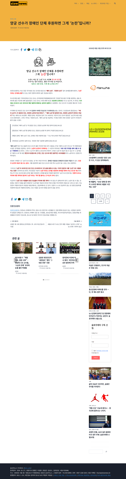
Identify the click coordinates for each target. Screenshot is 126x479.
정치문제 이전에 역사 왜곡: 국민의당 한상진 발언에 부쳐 (69, 260)
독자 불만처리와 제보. (104, 475)
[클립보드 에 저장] (40, 49)
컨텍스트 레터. (92, 311)
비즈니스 (94, 405)
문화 (90, 179)
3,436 (100, 201)
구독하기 (95, 358)
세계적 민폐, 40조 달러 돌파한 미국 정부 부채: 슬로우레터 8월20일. (100, 434)
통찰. (90, 155)
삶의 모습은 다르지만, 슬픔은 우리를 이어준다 (99, 385)
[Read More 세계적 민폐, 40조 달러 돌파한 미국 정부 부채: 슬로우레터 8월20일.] (100, 421)
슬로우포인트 (92, 263)
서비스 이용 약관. (59, 475)
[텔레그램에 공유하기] (32, 49)
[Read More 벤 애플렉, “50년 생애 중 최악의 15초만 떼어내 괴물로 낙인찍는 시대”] (100, 171)
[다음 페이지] (76, 260)
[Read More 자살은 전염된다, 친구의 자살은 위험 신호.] (100, 255)
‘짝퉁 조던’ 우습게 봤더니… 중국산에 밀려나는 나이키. (100, 409)
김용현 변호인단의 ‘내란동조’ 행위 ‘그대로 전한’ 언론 (45, 260)
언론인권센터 (13, 28)
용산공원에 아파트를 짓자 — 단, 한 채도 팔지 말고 (99, 290)
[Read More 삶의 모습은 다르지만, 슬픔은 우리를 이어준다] (100, 373)
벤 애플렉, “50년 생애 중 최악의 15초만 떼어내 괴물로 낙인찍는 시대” (100, 184)
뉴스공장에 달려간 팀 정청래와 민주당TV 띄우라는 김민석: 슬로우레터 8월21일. (99, 316)
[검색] (106, 451)
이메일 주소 (95, 333)
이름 (93, 342)
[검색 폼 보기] (115, 3)
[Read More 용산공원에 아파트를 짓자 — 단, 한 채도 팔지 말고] (100, 279)
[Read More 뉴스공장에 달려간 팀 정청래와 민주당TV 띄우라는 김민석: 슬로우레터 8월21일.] (100, 303)
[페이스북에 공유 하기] (21, 49)
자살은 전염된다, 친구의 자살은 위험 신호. (99, 266)
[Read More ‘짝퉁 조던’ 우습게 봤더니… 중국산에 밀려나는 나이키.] (100, 397)
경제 (93, 155)
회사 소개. (27, 468)
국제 (90, 381)
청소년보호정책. (72, 475)
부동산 (90, 287)
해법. (88, 3)
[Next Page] (107, 201)
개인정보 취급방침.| (84, 475)
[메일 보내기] (36, 49)
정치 (98, 311)
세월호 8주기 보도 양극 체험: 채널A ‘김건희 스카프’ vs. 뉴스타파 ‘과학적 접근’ (65, 224)
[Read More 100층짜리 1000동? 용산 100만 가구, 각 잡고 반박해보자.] (100, 147)
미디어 (11, 19)
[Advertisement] (100, 109)
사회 (15, 19)
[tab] (43, 279)
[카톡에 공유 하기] (29, 49)
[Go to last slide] (15, 260)
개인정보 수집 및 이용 (102, 351)
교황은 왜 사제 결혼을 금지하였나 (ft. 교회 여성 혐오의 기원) (27, 224)
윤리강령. (93, 475)
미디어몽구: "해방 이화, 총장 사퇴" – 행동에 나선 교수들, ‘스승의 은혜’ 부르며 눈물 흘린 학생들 (22, 262)
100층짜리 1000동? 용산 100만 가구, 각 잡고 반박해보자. (100, 158)
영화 (97, 179)
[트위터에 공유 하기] (25, 49)
